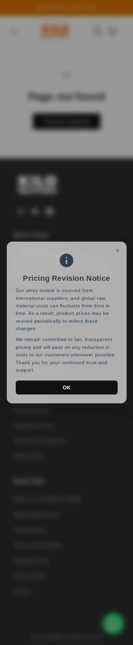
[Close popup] (117, 250)
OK (67, 387)
